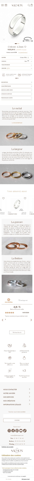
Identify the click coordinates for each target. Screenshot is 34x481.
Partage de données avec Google (10, 469)
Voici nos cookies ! (7, 472)
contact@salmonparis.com (17, 435)
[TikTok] (24, 430)
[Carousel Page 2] (17, 43)
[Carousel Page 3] (18, 43)
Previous (3, 320)
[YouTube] (21, 430)
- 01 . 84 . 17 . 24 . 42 (17, 438)
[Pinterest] (17, 430)
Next (31, 320)
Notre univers (9, 393)
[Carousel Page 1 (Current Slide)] (16, 43)
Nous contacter (10, 389)
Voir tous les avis (17, 332)
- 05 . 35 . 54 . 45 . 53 (17, 441)
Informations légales (12, 405)
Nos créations (9, 401)
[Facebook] (13, 430)
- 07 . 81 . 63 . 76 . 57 (17, 444)
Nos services (8, 397)
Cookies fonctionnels (8, 471)
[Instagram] (9, 430)
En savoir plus (17, 123)
